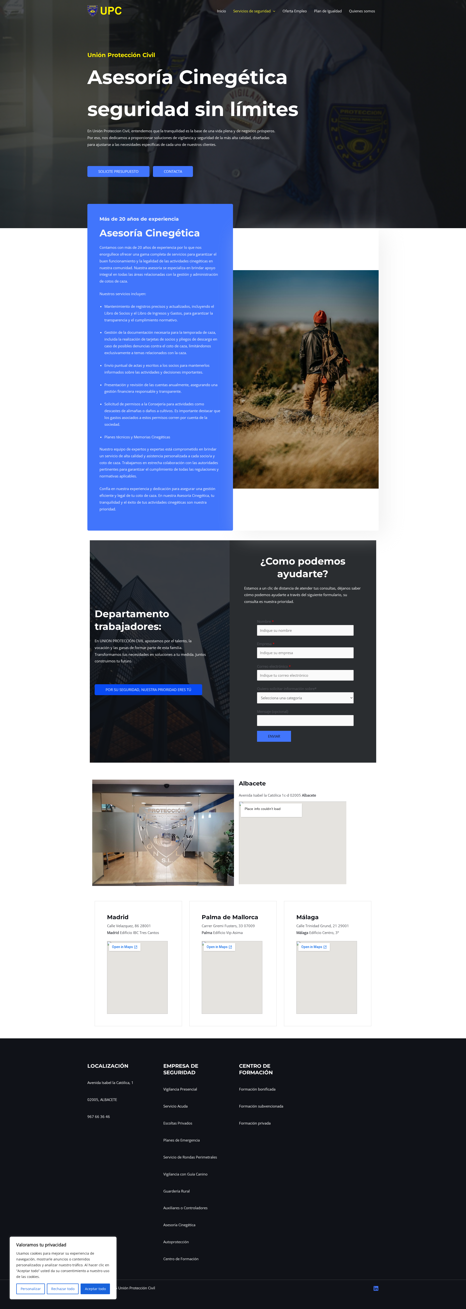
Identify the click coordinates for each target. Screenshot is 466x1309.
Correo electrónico (274, 666)
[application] (273, 11)
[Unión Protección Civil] (104, 10)
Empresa (266, 643)
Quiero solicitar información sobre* (286, 688)
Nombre (265, 621)
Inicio (221, 10)
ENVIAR (274, 736)
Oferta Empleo (295, 10)
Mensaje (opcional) (272, 711)
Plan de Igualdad (328, 10)
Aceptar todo (95, 1288)
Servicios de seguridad (252, 10)
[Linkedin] (376, 1288)
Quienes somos (362, 10)
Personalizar (31, 1288)
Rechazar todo (63, 1288)
